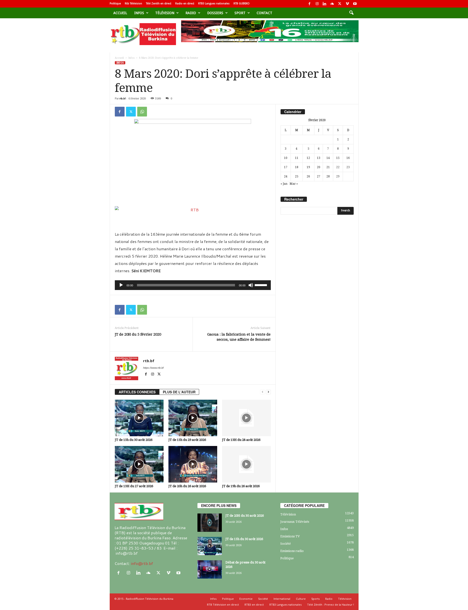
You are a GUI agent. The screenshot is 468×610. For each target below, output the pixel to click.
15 (338, 158)
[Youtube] (355, 4)
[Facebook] (309, 4)
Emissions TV (290, 536)
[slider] (261, 284)
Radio (190, 13)
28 (328, 176)
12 (308, 158)
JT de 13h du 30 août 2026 (133, 440)
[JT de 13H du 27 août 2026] (139, 464)
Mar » (294, 183)
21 (328, 167)
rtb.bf (122, 98)
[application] (193, 285)
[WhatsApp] (142, 111)
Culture (301, 598)
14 (328, 158)
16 (348, 158)
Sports (315, 598)
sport (239, 13)
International (281, 598)
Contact (264, 13)
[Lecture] (121, 285)
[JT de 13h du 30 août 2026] (139, 418)
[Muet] (250, 285)
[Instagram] (317, 4)
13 (318, 158)
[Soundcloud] (332, 4)
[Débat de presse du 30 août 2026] (209, 569)
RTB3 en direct (254, 604)
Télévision (164, 13)
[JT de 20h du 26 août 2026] (192, 464)
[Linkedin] (325, 4)
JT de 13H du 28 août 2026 (241, 440)
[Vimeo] (347, 4)
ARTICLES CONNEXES (137, 391)
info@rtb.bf (142, 563)
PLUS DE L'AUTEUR (179, 391)
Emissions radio (292, 551)
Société (285, 543)
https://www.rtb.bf (153, 367)
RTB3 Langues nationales (214, 3)
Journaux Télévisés (294, 521)
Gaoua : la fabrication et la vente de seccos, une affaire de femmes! (239, 337)
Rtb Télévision (133, 3)
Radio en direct (184, 3)
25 (296, 176)
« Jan (284, 183)
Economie (246, 598)
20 (318, 167)
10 (285, 158)
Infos (139, 13)
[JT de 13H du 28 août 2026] (246, 418)
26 (308, 176)
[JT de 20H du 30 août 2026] (209, 522)
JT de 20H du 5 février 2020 (138, 334)
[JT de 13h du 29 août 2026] (192, 418)
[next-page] (268, 392)
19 (308, 167)
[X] (340, 4)
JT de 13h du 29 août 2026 (187, 440)
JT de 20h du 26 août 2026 (187, 486)
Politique (115, 3)
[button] (351, 13)
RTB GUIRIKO (242, 3)
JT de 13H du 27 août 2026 (134, 486)
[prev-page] (262, 392)
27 (318, 176)
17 (285, 167)
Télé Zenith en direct (158, 3)
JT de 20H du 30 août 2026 (244, 515)
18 (296, 167)
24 (285, 176)
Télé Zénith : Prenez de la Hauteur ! (330, 604)
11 (296, 158)
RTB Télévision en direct (223, 604)
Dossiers (215, 13)
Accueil (120, 13)
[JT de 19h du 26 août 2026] (246, 464)
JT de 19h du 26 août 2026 (241, 486)
